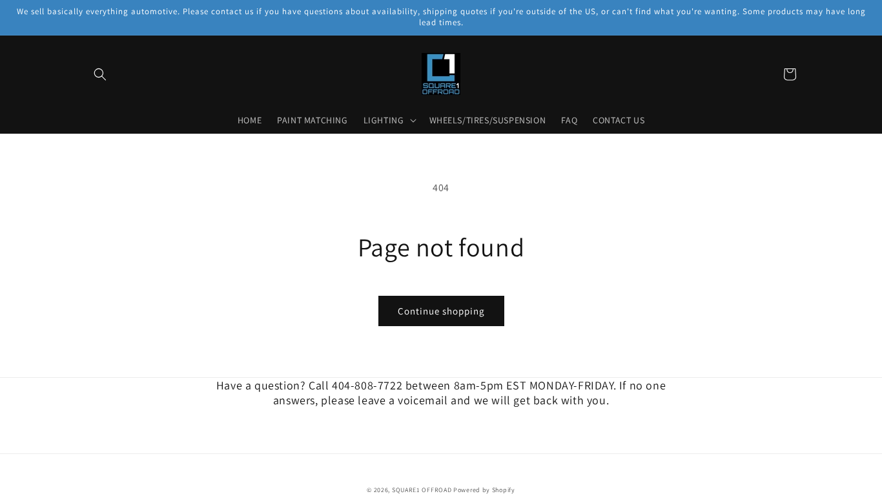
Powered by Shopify (484, 490)
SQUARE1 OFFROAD (422, 490)
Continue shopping (441, 311)
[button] (100, 74)
